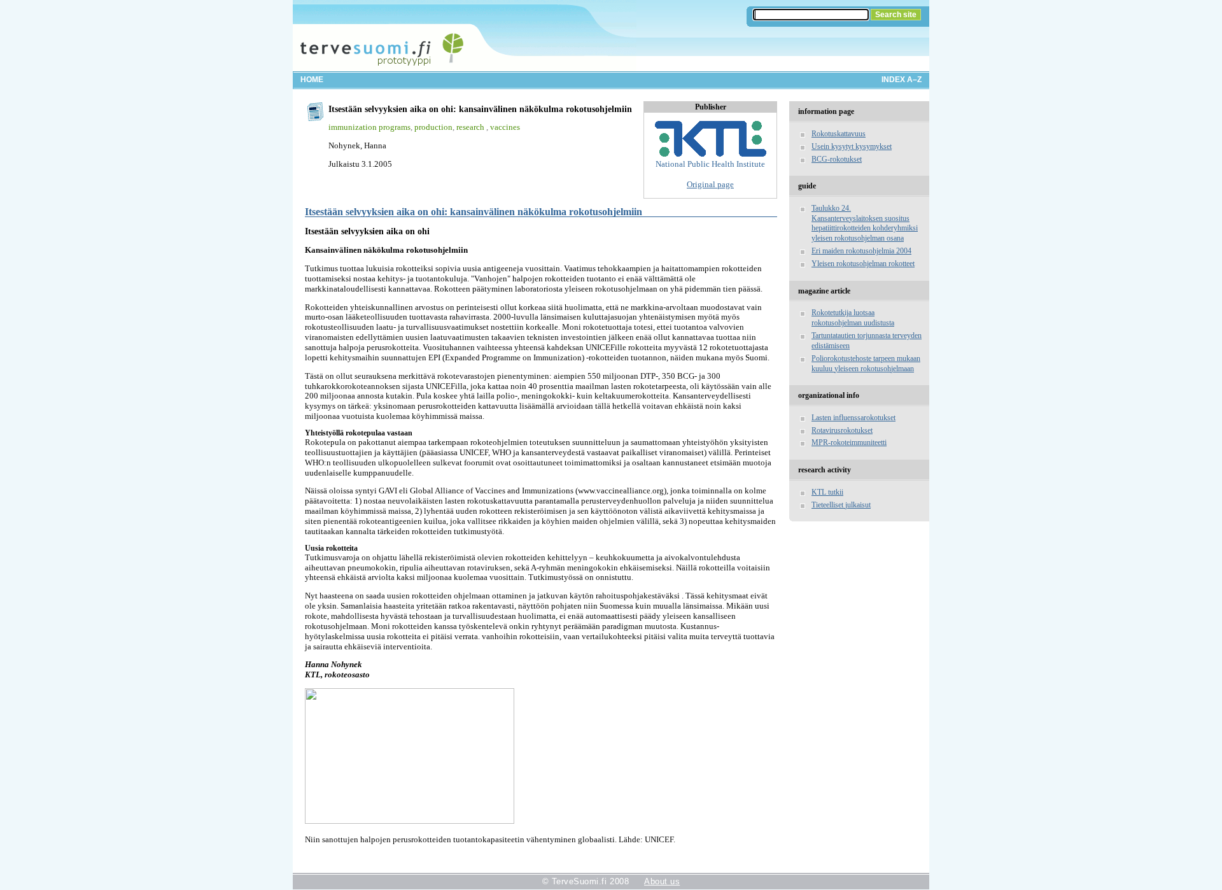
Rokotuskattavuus (838, 133)
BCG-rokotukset (836, 159)
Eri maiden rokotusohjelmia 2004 (861, 250)
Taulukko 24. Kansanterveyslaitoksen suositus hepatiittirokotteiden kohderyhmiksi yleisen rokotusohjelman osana (864, 223)
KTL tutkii (827, 492)
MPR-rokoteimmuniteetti (849, 442)
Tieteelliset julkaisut (841, 504)
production (433, 127)
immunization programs (369, 127)
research (471, 127)
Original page (710, 184)
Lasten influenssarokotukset (853, 417)
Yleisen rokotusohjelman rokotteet (863, 263)
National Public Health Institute (710, 164)
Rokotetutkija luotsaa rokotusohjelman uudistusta (852, 317)
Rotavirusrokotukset (842, 430)
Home (311, 79)
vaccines (505, 127)
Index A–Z (901, 79)
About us (662, 881)
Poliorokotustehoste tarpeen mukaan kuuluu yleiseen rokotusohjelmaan (865, 363)
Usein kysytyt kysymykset (851, 146)
